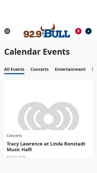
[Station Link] (47, 31)
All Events (14, 69)
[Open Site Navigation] (7, 31)
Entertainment (70, 69)
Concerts (40, 69)
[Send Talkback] (78, 31)
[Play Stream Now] (88, 31)
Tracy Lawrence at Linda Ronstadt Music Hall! (46, 146)
